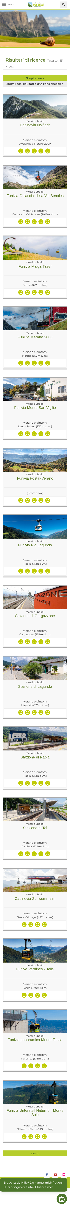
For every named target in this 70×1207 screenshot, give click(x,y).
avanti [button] (35, 1153)
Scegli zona (34, 78)
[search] (63, 4)
